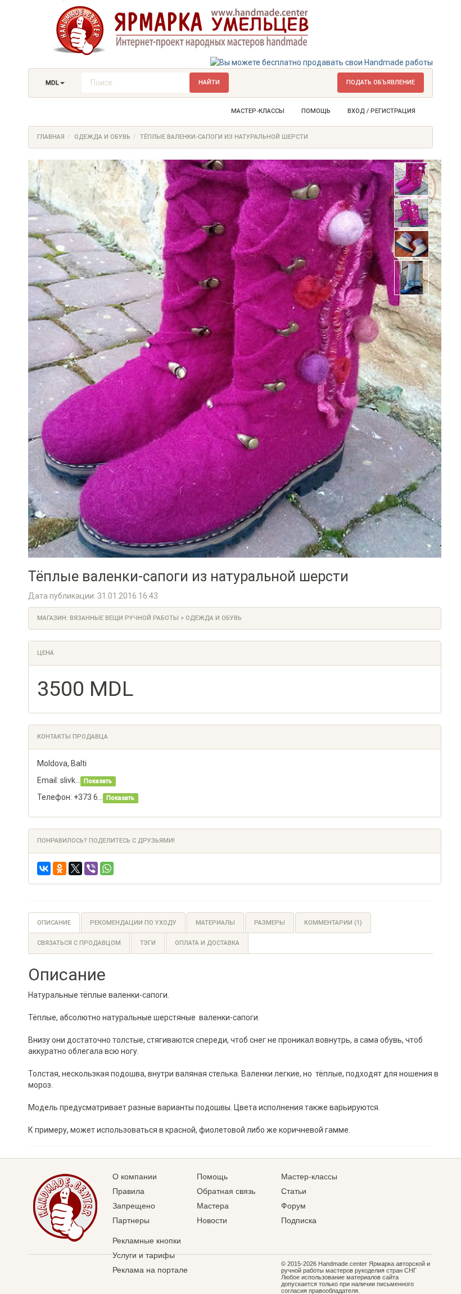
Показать (98, 781)
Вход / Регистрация (381, 111)
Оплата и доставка (207, 943)
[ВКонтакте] (44, 868)
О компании (134, 1176)
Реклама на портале (150, 1269)
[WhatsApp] (107, 868)
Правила (128, 1191)
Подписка (299, 1220)
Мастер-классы (257, 111)
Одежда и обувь (102, 137)
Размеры (269, 922)
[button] (55, 83)
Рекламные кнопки (146, 1240)
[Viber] (91, 868)
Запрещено (133, 1205)
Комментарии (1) (333, 922)
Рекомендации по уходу (133, 922)
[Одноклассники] (59, 868)
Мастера (213, 1205)
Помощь (316, 111)
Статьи (293, 1191)
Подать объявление (380, 82)
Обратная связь (226, 1191)
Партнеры (131, 1220)
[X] (75, 868)
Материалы (215, 922)
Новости (212, 1220)
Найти (209, 82)
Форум (293, 1205)
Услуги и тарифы (143, 1255)
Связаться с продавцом (79, 943)
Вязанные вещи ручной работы (124, 618)
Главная (51, 137)
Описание (54, 922)
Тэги (148, 943)
